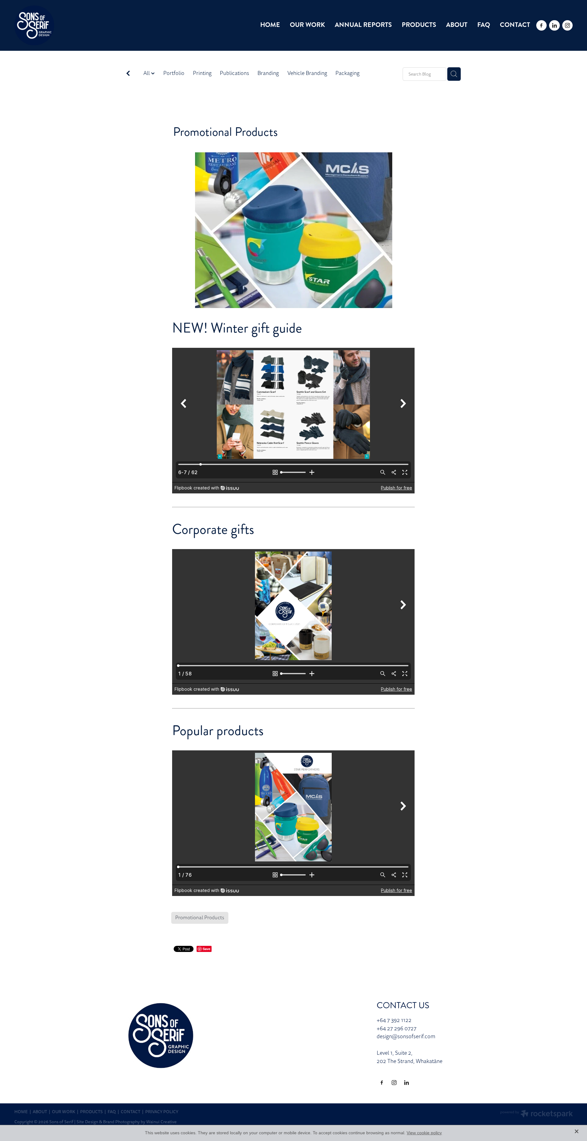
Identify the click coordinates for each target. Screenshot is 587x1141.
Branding (268, 73)
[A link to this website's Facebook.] (541, 25)
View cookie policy (424, 1132)
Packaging (347, 73)
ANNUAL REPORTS (363, 24)
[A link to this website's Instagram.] (567, 25)
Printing (202, 73)
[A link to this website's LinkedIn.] (554, 25)
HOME (270, 24)
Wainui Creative (161, 1122)
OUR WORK (307, 24)
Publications (234, 73)
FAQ (483, 24)
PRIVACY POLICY (161, 1112)
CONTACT (515, 24)
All (147, 73)
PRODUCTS (419, 24)
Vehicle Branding (307, 73)
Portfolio (173, 73)
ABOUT (456, 24)
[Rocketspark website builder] (536, 1114)
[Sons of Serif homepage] (70, 25)
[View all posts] (128, 74)
